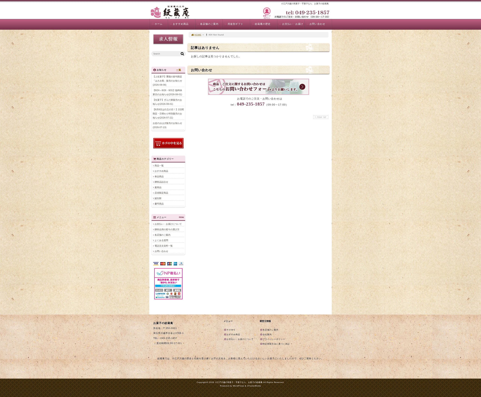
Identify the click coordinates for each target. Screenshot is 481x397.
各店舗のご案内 (209, 24)
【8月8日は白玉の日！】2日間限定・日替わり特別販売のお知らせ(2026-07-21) (168, 113)
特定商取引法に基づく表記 (276, 344)
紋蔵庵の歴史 (263, 24)
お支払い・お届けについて (168, 224)
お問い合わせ (317, 24)
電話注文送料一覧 (164, 246)
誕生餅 (158, 198)
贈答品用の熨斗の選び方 (167, 229)
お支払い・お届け (292, 24)
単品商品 (159, 176)
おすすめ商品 (181, 24)
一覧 (178, 70)
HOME (197, 35)
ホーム (159, 24)
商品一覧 (159, 165)
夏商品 (158, 187)
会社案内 (267, 334)
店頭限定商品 (161, 193)
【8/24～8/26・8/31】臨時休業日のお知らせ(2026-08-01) (167, 92)
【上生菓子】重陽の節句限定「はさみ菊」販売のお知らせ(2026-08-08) (167, 80)
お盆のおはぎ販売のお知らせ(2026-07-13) (167, 125)
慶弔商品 (159, 203)
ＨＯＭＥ (231, 330)
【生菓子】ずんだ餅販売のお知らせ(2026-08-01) (167, 102)
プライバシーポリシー (274, 339)
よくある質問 (161, 240)
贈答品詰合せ (161, 182)
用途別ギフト (235, 24)
